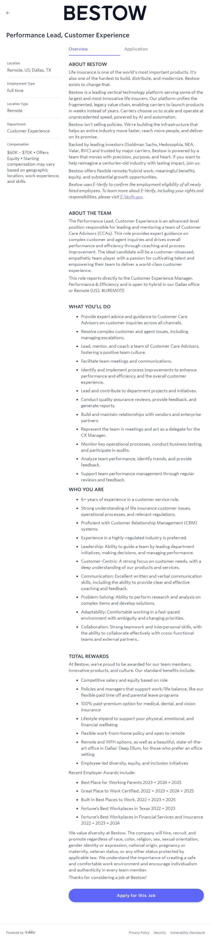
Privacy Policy (139, 932)
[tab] (94, 51)
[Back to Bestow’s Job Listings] (8, 13)
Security (160, 932)
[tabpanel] (136, 482)
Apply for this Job (136, 895)
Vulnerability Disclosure (187, 932)
